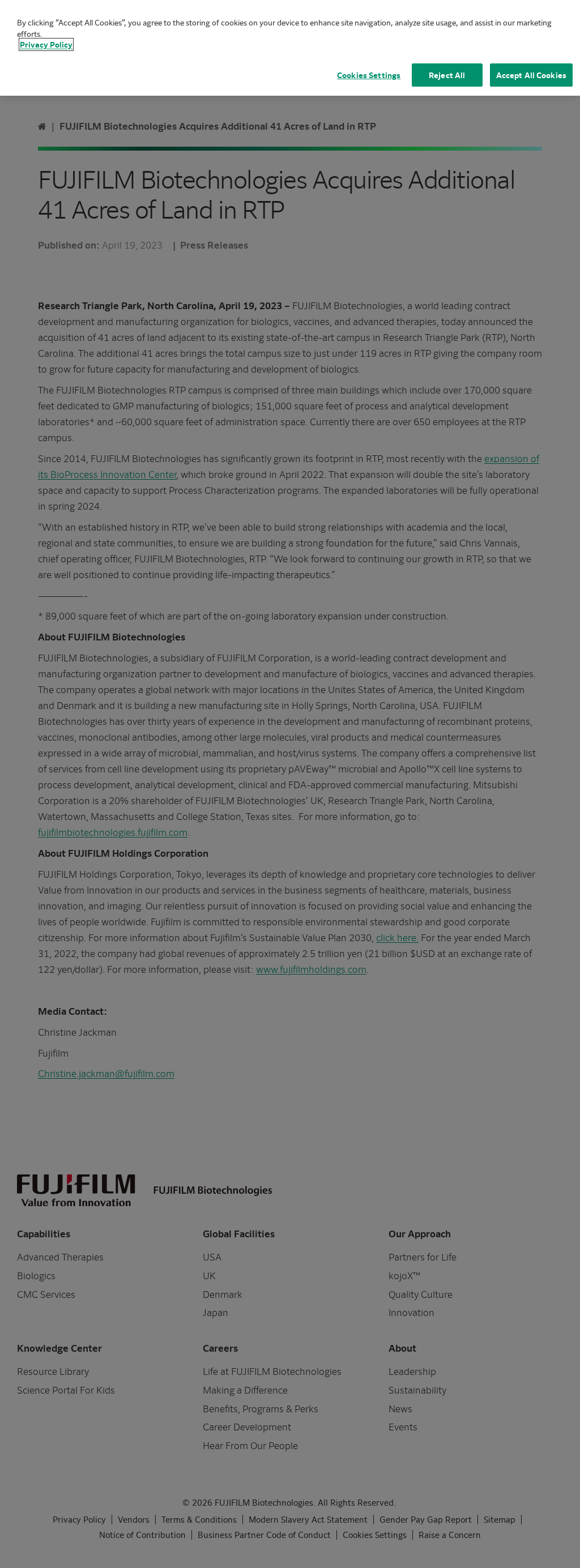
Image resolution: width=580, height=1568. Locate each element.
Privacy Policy (46, 44)
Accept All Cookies (531, 75)
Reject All (447, 75)
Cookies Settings (368, 75)
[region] (290, 48)
